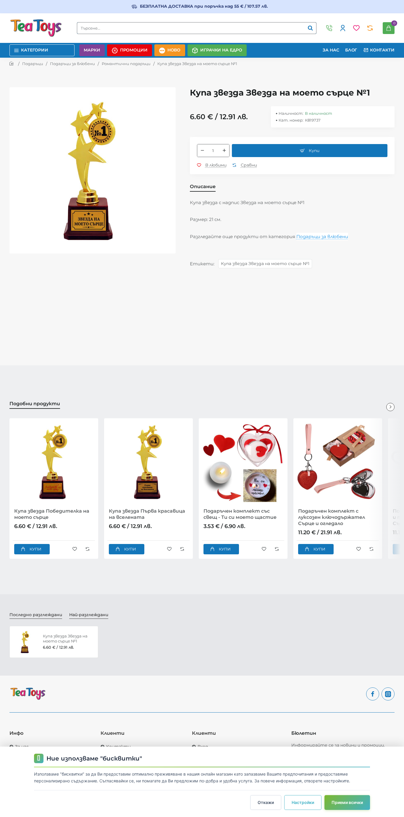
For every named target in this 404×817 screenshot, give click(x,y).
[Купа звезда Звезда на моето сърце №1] (25, 642)
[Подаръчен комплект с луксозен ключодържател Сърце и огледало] (338, 463)
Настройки (303, 802)
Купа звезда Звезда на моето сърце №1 (265, 263)
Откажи (266, 802)
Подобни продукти (34, 403)
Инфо (16, 733)
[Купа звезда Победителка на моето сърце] (54, 463)
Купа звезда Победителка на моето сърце (51, 514)
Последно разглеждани (35, 614)
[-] (202, 150)
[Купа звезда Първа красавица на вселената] (148, 463)
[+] (224, 150)
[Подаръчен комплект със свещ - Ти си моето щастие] (243, 463)
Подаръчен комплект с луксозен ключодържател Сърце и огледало (331, 517)
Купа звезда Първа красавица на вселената (147, 514)
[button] (309, 150)
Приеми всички (347, 802)
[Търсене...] (310, 28)
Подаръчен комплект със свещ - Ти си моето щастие (240, 514)
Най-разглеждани (88, 614)
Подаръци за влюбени (72, 63)
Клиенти (113, 733)
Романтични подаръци (126, 63)
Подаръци (32, 63)
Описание (203, 186)
